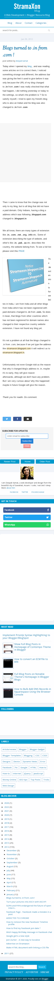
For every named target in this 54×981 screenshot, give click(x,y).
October (11, 858)
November (12, 854)
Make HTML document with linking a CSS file (27, 947)
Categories (41, 23)
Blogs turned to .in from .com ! (25, 52)
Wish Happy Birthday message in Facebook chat (29, 932)
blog (30, 66)
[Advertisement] (27, 153)
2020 (7, 815)
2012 (7, 847)
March (10, 886)
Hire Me (44, 972)
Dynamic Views (30, 761)
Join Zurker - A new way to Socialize (23, 939)
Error (42, 761)
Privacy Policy (14, 972)
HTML (33, 767)
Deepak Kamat (22, 61)
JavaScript (38, 773)
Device (17, 761)
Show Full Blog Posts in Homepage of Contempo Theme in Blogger (32, 646)
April (9, 882)
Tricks (46, 779)
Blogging (28, 755)
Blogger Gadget (37, 749)
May (9, 878)
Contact (28, 23)
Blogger (23, 749)
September (12, 862)
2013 (7, 843)
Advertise (32, 972)
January (10, 894)
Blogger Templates (12, 755)
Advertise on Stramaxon (17, 943)
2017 (7, 827)
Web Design (8, 785)
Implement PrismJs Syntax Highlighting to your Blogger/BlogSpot (26, 636)
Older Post (45, 461)
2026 (7, 803)
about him (10, 488)
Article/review (9, 749)
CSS (37, 755)
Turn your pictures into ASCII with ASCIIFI (26, 901)
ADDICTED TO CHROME (17, 918)
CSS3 (44, 755)
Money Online (9, 779)
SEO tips (23, 779)
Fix (16, 767)
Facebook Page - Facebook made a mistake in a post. (28, 913)
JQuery (27, 773)
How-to (6, 773)
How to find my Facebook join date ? (23, 928)
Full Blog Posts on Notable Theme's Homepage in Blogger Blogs (31, 676)
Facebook (14, 492)
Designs (6, 761)
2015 (7, 835)
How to (42, 767)
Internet (17, 773)
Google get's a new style (17, 936)
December (12, 850)
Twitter (25, 492)
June (9, 874)
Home (28, 461)
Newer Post (9, 461)
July (8, 870)
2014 (7, 839)
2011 (7, 953)
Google (24, 767)
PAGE (22, 251)
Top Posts (35, 779)
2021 (7, 811)
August (10, 866)
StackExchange (37, 492)
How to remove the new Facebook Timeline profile (27, 923)
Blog (10, 23)
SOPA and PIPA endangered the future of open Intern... (28, 906)
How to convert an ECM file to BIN (31, 660)
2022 (7, 807)
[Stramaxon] (27, 11)
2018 (7, 823)
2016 (7, 831)
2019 (7, 819)
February (11, 890)
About (18, 23)
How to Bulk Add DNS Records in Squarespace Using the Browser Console (32, 691)
